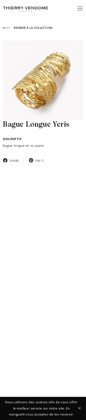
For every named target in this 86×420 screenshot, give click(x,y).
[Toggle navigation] (80, 8)
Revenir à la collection (33, 28)
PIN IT (39, 161)
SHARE (14, 161)
